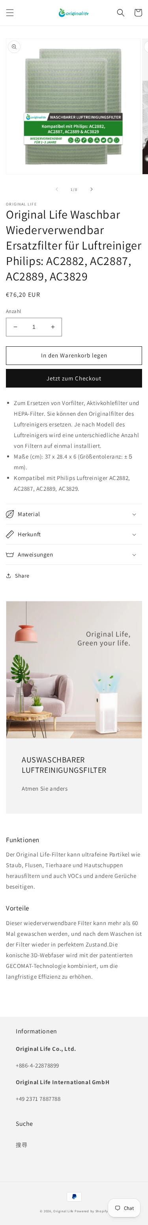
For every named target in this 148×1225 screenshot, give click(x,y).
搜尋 (21, 1144)
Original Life (63, 1211)
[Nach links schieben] (57, 189)
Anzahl (13, 311)
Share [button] (22, 575)
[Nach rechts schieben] (91, 189)
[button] (10, 12)
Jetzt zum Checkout (74, 378)
